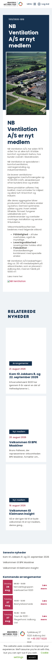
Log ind (45, 4)
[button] (29, 4)
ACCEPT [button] (32, 657)
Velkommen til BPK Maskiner (19, 562)
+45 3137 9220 (39, 638)
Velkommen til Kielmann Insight (21, 567)
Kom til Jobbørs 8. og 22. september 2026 (26, 556)
